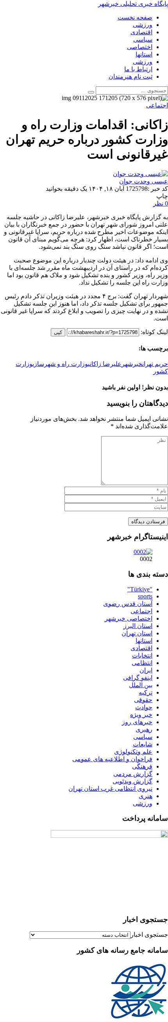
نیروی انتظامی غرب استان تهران (110, 788)
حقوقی (143, 700)
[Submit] (91, 92)
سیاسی (142, 737)
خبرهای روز (137, 722)
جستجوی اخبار (149, 934)
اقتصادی (141, 648)
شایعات (142, 744)
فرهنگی (142, 766)
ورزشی (142, 803)
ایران (145, 670)
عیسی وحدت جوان (143, 181)
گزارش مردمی (132, 773)
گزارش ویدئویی (132, 781)
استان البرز (137, 626)
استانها (144, 640)
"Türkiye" (139, 589)
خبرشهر (132, 364)
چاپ (162, 196)
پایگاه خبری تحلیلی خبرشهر (133, 3)
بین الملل (140, 685)
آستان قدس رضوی (127, 603)
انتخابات (142, 655)
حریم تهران (155, 364)
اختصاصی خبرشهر (128, 618)
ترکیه (145, 692)
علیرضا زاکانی (105, 364)
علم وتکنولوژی (133, 751)
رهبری (144, 729)
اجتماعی (141, 611)
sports (145, 596)
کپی (58, 332)
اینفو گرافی (137, 677)
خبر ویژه (141, 714)
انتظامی (142, 663)
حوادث (143, 707)
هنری (145, 796)
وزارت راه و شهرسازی (60, 364)
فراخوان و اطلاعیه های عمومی (112, 759)
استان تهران (137, 633)
